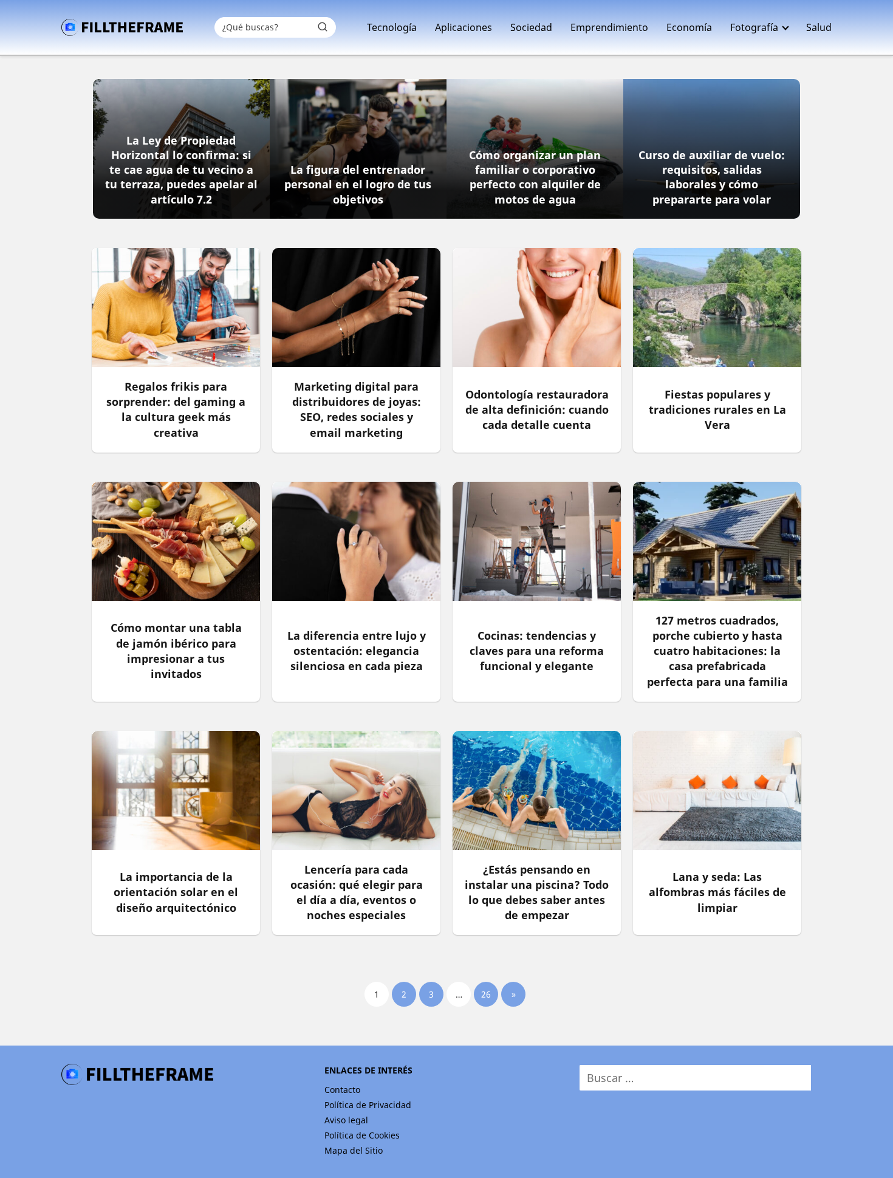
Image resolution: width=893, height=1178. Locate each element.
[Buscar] (322, 26)
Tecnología (392, 27)
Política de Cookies (362, 1135)
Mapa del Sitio (353, 1150)
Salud (819, 27)
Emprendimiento (609, 27)
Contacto (342, 1089)
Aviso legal (346, 1120)
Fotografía (754, 27)
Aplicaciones (463, 27)
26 (486, 994)
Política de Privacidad (367, 1105)
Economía (689, 27)
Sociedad (531, 27)
